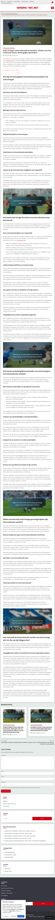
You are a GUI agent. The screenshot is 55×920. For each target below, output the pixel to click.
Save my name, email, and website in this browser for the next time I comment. (21, 787)
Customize (6, 916)
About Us (3, 1)
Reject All (14, 916)
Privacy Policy (25, 1)
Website (3, 782)
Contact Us (9, 1)
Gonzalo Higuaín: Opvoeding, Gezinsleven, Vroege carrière (18, 833)
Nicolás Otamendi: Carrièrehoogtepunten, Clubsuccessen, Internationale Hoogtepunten (25, 840)
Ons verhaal (6, 806)
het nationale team (21, 240)
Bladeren (5, 801)
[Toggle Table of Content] (17, 72)
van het (16, 99)
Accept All (21, 916)
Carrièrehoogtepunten (9, 852)
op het (50, 95)
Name (3, 771)
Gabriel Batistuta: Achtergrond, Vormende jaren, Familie (17, 838)
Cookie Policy (17, 1)
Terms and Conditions (6, 3)
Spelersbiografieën (8, 857)
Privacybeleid (4, 895)
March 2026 (7, 868)
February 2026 (8, 871)
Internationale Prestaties (9, 48)
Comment (3, 755)
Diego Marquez (14, 55)
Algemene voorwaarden (7, 893)
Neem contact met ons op (9, 803)
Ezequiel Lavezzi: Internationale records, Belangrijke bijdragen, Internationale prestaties (41, 728)
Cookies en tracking (5, 890)
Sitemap (32, 1)
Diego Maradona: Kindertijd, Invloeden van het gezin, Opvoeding (19, 836)
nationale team (10, 60)
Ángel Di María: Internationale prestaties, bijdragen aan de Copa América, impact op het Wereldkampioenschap (13, 729)
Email (2, 776)
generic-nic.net (27, 7)
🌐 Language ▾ (49, 917)
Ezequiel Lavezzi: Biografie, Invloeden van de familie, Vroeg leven (20, 831)
